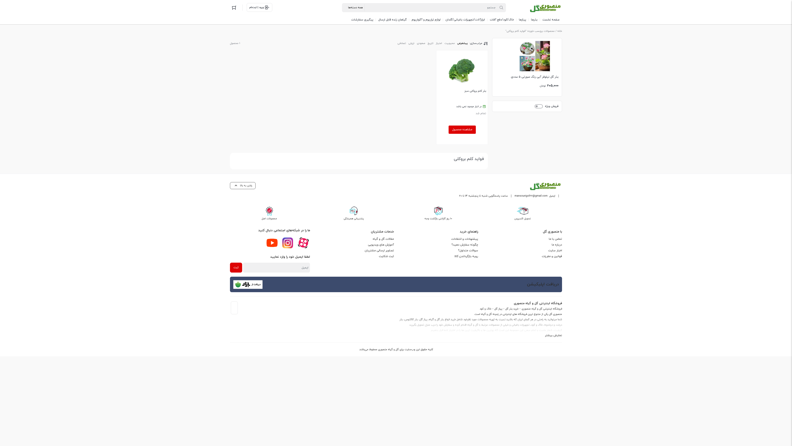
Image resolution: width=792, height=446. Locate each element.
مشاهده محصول (462, 130)
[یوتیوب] (272, 242)
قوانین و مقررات (552, 256)
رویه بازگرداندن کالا (466, 256)
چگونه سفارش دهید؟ (464, 245)
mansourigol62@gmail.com (531, 196)
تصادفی (401, 43)
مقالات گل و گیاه (383, 239)
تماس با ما (555, 239)
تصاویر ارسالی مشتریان (379, 251)
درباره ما (557, 245)
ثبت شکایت (386, 256)
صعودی (421, 43)
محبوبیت (449, 43)
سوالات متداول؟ (468, 251)
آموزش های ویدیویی (381, 245)
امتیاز (439, 43)
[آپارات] (303, 242)
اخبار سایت (555, 251)
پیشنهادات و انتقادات (464, 239)
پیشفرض (462, 43)
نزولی (411, 43)
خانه (559, 31)
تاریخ (430, 43)
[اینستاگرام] (287, 242)
